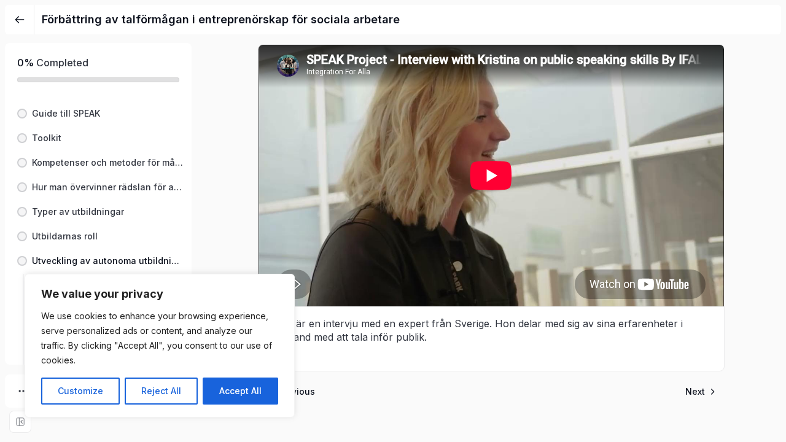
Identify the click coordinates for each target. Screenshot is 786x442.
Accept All (240, 391)
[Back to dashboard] (19, 19)
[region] (160, 345)
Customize (80, 391)
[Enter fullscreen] (20, 421)
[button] (98, 113)
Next (695, 391)
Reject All (161, 391)
